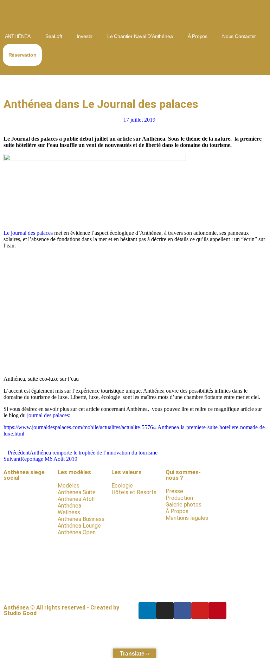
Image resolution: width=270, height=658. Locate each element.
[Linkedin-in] (147, 610)
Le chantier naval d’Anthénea (140, 36)
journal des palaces (48, 415)
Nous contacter (239, 36)
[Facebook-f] (182, 610)
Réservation (22, 55)
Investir (84, 36)
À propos (197, 36)
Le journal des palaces (28, 233)
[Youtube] (200, 610)
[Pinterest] (217, 610)
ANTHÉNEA (18, 36)
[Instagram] (165, 610)
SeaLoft (53, 36)
